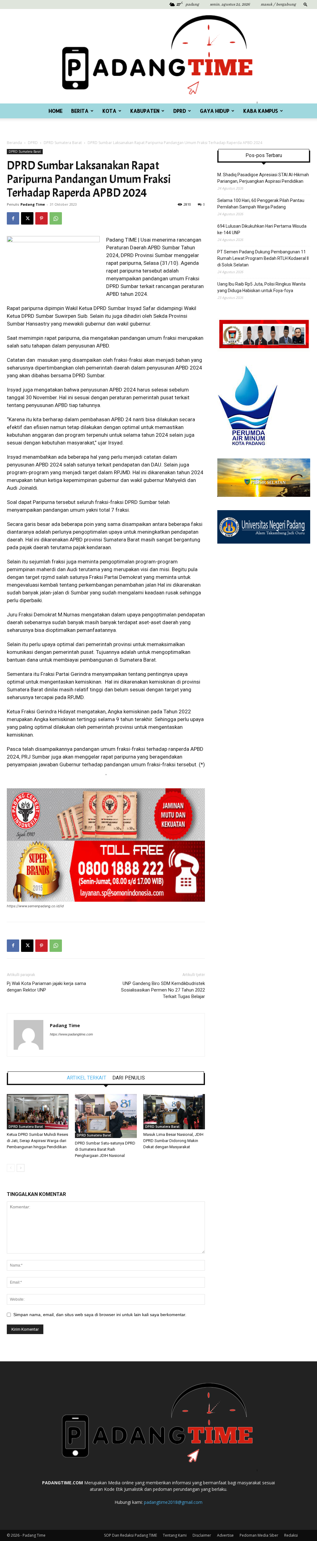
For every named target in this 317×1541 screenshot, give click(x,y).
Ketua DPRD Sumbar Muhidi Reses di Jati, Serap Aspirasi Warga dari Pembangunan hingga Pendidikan (37, 1140)
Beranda (14, 142)
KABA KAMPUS (260, 110)
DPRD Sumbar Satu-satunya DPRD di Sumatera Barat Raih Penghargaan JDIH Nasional (105, 1149)
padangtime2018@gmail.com (173, 1502)
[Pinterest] (41, 218)
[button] (305, 4)
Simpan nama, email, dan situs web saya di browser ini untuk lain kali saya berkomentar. (99, 1314)
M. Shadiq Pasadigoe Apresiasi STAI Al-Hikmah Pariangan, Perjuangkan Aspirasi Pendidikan (263, 178)
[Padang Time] (158, 56)
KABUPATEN (144, 110)
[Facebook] (13, 218)
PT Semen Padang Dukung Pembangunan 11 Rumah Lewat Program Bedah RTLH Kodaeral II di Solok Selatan (263, 258)
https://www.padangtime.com (71, 1034)
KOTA (109, 110)
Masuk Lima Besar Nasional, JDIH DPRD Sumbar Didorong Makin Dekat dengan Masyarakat (173, 1140)
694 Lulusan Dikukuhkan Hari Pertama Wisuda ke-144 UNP (261, 229)
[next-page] (20, 1168)
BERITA (80, 110)
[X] (27, 218)
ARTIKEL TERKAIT (86, 1077)
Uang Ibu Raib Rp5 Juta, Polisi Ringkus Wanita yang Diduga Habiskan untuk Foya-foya (261, 287)
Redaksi (291, 1535)
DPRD (179, 110)
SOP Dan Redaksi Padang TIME (130, 1535)
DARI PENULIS (128, 1077)
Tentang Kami (175, 1535)
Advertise (225, 1535)
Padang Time (32, 204)
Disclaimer (202, 1535)
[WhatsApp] (56, 218)
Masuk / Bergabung (278, 4)
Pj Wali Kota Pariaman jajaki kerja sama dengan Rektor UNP (46, 987)
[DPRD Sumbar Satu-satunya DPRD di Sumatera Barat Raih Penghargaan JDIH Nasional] (106, 1116)
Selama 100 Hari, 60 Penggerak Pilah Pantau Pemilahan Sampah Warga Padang (260, 203)
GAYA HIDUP (214, 110)
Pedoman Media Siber (259, 1535)
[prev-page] (11, 1168)
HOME (56, 110)
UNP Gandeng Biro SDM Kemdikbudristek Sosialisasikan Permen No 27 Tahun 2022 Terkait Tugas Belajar (163, 990)
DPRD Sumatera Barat (63, 142)
